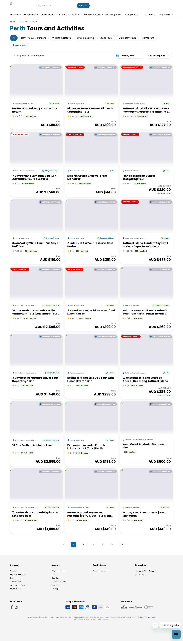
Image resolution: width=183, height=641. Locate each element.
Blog (11, 578)
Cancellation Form (59, 581)
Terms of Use (15, 589)
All (13, 38)
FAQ (53, 574)
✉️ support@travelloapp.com (146, 571)
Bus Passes (165, 14)
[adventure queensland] (135, 607)
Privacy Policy (15, 581)
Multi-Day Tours (113, 14)
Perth (34, 21)
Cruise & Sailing (85, 38)
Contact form (140, 574)
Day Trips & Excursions (33, 38)
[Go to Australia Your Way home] (21, 5)
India (74, 14)
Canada (63, 14)
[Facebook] (11, 607)
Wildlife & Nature (61, 38)
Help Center (56, 578)
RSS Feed (55, 585)
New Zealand (29, 14)
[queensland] (149, 607)
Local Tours (106, 38)
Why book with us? (59, 571)
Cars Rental (150, 14)
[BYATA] (124, 607)
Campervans (131, 14)
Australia (14, 14)
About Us (13, 571)
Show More (18, 45)
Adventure (148, 38)
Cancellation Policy (17, 585)
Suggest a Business (101, 571)
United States (47, 14)
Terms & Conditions (18, 574)
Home (13, 21)
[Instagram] (16, 607)
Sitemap (55, 589)
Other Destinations (91, 14)
